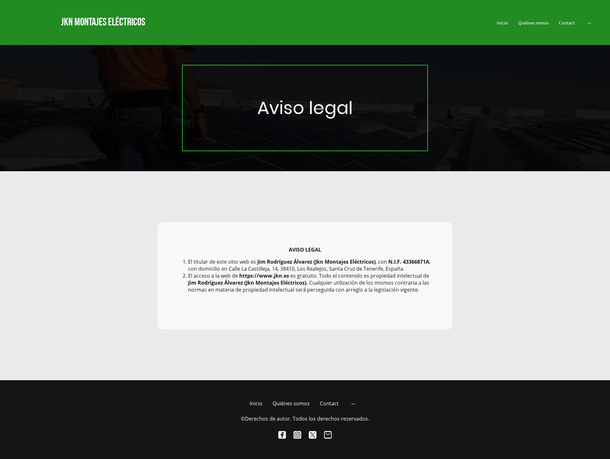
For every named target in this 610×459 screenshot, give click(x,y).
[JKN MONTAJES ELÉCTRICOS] (105, 35)
